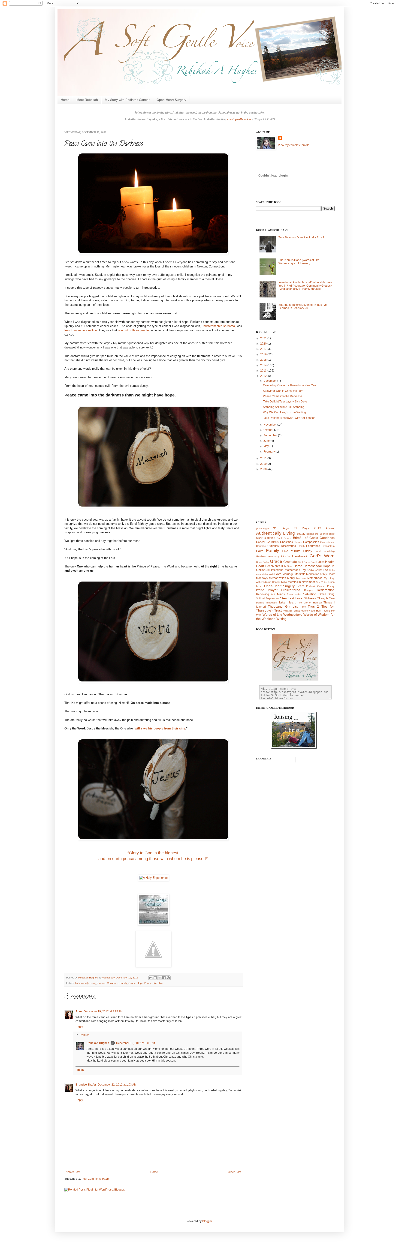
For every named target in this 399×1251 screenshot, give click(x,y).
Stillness (310, 598)
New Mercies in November (298, 582)
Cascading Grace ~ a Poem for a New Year (290, 385)
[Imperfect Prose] (153, 966)
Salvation (158, 983)
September (270, 435)
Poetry (331, 586)
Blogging (269, 538)
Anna (79, 1011)
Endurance (313, 546)
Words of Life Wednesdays (282, 614)
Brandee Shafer (86, 1084)
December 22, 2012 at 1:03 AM (117, 1084)
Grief (300, 562)
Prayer (273, 590)
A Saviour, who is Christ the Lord (283, 391)
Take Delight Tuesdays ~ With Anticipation (289, 418)
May (266, 446)
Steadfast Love (291, 598)
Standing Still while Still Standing (283, 407)
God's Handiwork (294, 556)
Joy (303, 570)
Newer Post (73, 1172)
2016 (263, 354)
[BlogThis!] (155, 977)
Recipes (308, 590)
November (270, 424)
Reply (79, 1027)
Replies (84, 1035)
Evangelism (328, 546)
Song (331, 594)
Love (277, 574)
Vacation (288, 610)
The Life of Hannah (309, 602)
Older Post (234, 1172)
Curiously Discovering (281, 546)
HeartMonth (272, 566)
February (269, 451)
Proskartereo (290, 590)
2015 (263, 359)
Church (298, 542)
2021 (263, 338)
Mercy (291, 578)
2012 (263, 376)
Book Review (284, 538)
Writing (281, 619)
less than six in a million (80, 330)
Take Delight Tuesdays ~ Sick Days (285, 401)
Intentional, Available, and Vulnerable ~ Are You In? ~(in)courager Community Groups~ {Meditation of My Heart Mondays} (305, 286)
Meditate (300, 574)
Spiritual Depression (267, 598)
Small (322, 594)
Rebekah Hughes (98, 1043)
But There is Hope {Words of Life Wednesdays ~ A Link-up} (298, 261)
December (270, 380)
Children (272, 542)
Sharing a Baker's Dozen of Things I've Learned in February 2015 (302, 306)
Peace (147, 983)
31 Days (281, 528)
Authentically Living (85, 983)
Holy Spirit (287, 566)
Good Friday (262, 562)
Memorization (277, 578)
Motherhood (315, 578)
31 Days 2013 (307, 528)
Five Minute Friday (297, 551)
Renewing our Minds (270, 594)
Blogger (207, 1221)
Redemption (326, 590)
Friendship (329, 551)
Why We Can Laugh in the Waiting (284, 412)
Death (301, 546)
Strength (322, 598)
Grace (132, 983)
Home (65, 100)
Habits (320, 562)
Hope (140, 983)
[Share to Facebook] (164, 977)
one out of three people (133, 330)
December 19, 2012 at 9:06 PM (135, 1043)
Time (303, 606)
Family (123, 983)
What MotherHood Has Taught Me (314, 610)
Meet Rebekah (87, 100)
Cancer (101, 983)
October (268, 430)
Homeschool (312, 566)
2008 (263, 469)
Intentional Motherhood (285, 570)
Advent (330, 528)
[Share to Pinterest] (168, 977)
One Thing (321, 582)
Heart (260, 566)
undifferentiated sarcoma (218, 326)
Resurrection (294, 594)
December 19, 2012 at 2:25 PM (103, 1011)
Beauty (300, 533)
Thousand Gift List (283, 606)
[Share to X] (159, 977)
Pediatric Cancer (316, 586)
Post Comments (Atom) (96, 1178)
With (259, 614)
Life (325, 570)
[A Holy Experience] (153, 877)
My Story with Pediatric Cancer (127, 100)
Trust (278, 610)
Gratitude (290, 562)
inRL (268, 570)
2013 (263, 370)
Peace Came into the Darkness (282, 396)
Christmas (112, 983)
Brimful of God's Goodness (314, 538)
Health (330, 562)
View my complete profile (293, 145)
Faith (259, 551)
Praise (260, 590)
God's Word (322, 555)
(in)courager (262, 528)
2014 (263, 365)
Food (317, 551)
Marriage (288, 574)
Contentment (327, 542)
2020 (263, 343)
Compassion (311, 542)
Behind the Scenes (317, 533)
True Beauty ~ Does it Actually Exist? (301, 237)
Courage (261, 546)
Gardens (261, 556)
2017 (263, 349)
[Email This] (150, 977)
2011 (263, 458)
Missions (301, 578)
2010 (263, 463)
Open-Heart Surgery (171, 100)
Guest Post (310, 562)
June (266, 440)
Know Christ (314, 570)
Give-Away (273, 556)
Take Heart (287, 602)
